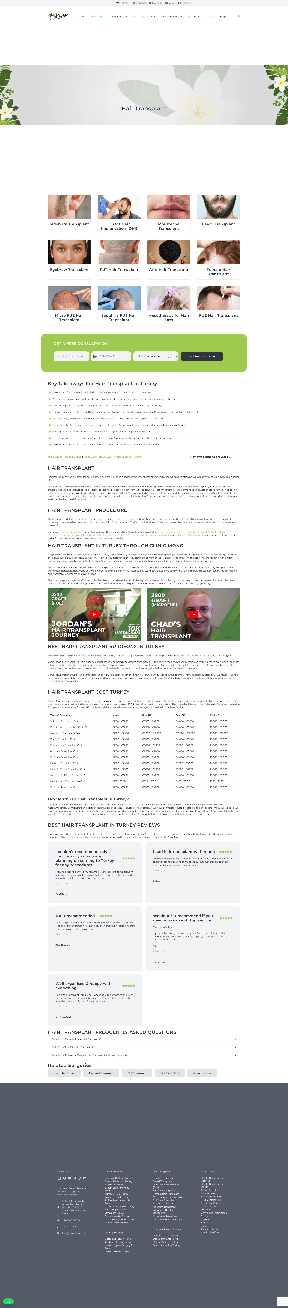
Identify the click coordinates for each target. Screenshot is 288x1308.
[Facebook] (64, 1178)
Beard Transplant (218, 224)
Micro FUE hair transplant (192, 535)
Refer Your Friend (211, 1203)
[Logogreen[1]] (58, 16)
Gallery (205, 1219)
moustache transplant (160, 535)
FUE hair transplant (71, 531)
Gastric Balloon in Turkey (119, 1238)
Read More (62, 883)
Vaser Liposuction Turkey (119, 1197)
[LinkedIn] (84, 1178)
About (204, 1222)
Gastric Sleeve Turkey (117, 1251)
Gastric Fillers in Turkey (118, 1242)
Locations (206, 1209)
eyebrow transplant (71, 535)
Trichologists (122, 456)
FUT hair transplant (136, 535)
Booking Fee (208, 1193)
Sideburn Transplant (69, 224)
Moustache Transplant (168, 226)
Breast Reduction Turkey (119, 1181)
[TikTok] (80, 1178)
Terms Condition (210, 1190)
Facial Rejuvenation (116, 1209)
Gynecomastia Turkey (117, 1216)
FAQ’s (137, 456)
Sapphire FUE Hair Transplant (119, 317)
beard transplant (92, 535)
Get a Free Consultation (202, 356)
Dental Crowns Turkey (165, 1235)
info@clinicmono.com (74, 1233)
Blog (203, 1225)
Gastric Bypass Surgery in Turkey (119, 1247)
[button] (239, 16)
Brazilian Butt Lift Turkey (119, 1178)
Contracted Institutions (214, 1212)
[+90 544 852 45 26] (59, 1227)
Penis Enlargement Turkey (120, 1219)
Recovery (90, 456)
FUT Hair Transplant (119, 269)
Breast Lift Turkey (115, 1184)
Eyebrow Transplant (69, 269)
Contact (205, 1216)
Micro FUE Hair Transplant (69, 317)
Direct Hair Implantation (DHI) (119, 226)
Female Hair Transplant (218, 271)
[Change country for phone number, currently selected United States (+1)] (94, 356)
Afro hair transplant (113, 535)
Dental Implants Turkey (166, 1238)
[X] (75, 1178)
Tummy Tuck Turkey (116, 1193)
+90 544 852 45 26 (72, 1226)
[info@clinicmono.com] (59, 1233)
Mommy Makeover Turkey (119, 1206)
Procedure (55, 456)
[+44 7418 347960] (59, 1220)
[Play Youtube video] (94, 614)
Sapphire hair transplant (171, 531)
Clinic (77, 456)
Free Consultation (211, 1199)
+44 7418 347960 (71, 1220)
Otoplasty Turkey (114, 1212)
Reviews (105, 456)
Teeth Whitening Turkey (166, 1245)
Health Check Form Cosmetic (212, 1179)
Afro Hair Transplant (168, 269)
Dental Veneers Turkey (165, 1242)
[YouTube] (69, 1178)
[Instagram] (59, 1178)
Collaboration (208, 1206)
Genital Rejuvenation (117, 1222)
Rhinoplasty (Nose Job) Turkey (117, 1202)
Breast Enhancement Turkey (117, 1189)
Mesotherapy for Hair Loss (168, 317)
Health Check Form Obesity (212, 1185)
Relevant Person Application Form (210, 1230)
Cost (68, 456)
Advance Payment (211, 1196)
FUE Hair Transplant (218, 315)
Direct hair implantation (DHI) (202, 531)
